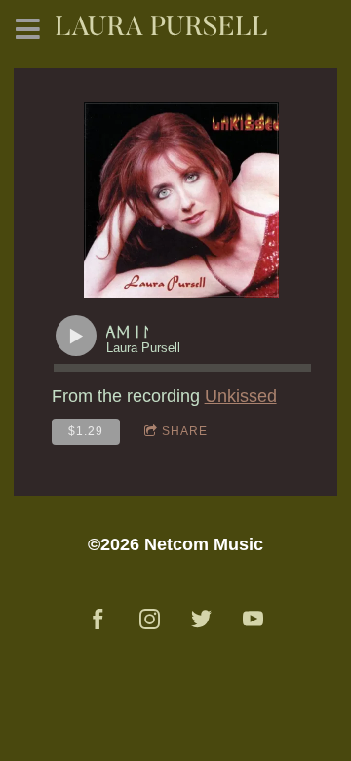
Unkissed (241, 396)
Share (185, 431)
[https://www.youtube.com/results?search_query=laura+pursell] (253, 619)
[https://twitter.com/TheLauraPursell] (201, 619)
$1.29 (85, 431)
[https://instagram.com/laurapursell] (149, 619)
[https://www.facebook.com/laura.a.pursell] (98, 619)
